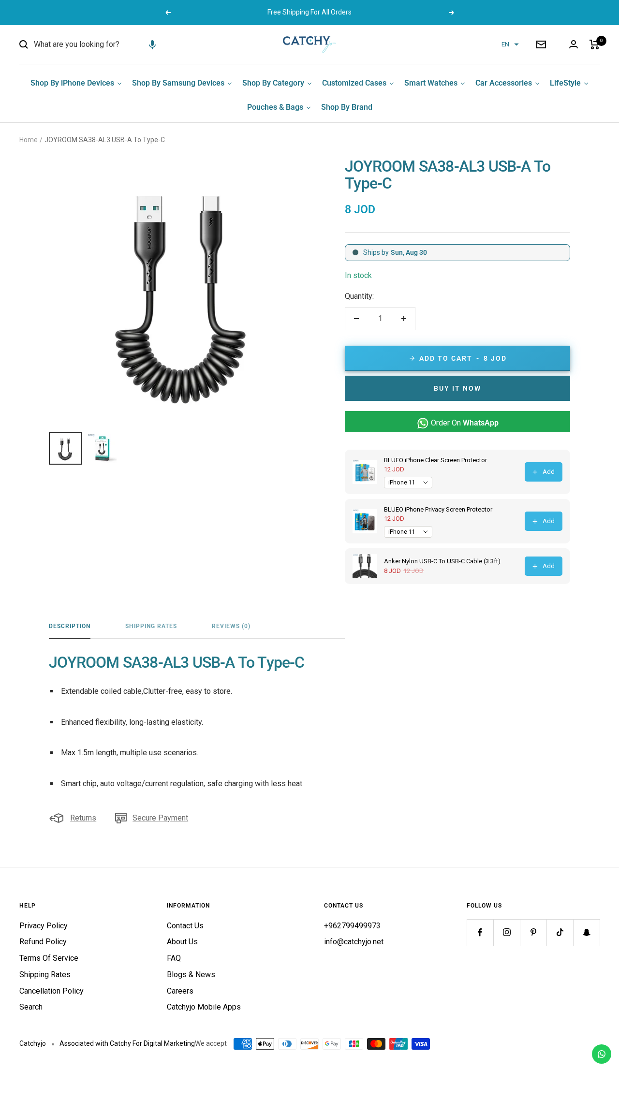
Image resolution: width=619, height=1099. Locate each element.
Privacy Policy (43, 925)
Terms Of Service (48, 958)
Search (31, 1006)
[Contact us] (601, 1054)
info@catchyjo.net (353, 941)
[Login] (573, 44)
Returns (83, 817)
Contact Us (185, 925)
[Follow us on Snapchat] (586, 932)
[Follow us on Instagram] (506, 932)
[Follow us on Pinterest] (533, 932)
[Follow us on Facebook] (480, 932)
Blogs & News (191, 974)
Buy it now (457, 388)
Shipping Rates (151, 626)
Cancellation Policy (51, 991)
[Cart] (595, 44)
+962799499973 (352, 925)
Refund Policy (43, 941)
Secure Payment (160, 817)
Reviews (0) (231, 626)
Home (28, 140)
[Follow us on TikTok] (559, 932)
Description (69, 626)
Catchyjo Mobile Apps (204, 1006)
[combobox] (106, 44)
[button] (152, 44)
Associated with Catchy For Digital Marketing (127, 1043)
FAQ (174, 958)
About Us (182, 941)
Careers (180, 991)
